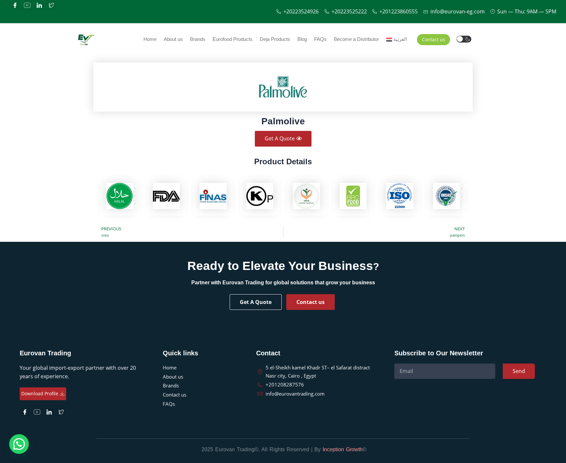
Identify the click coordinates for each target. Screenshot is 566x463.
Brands (197, 39)
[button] (464, 39)
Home (150, 39)
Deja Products (275, 39)
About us (173, 39)
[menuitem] (397, 40)
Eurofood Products (233, 39)
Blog (302, 39)
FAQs (320, 39)
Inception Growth (343, 449)
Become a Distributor (356, 39)
